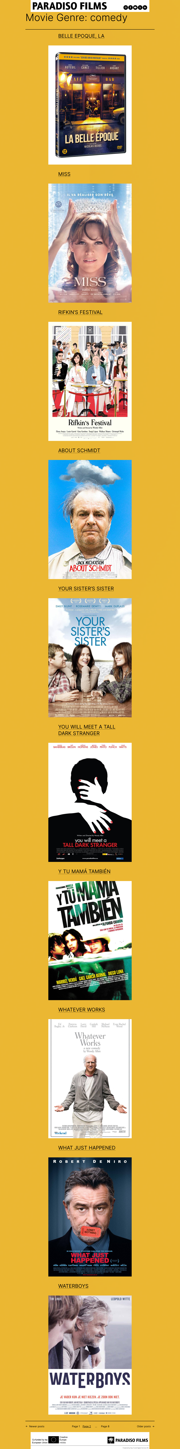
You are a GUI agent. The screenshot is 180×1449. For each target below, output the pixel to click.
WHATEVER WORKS (81, 1010)
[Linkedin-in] (145, 7)
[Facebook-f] (130, 7)
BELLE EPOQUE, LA (81, 36)
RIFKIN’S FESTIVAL (80, 312)
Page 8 (105, 1426)
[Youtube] (135, 7)
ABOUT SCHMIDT (79, 450)
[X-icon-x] (140, 7)
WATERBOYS (73, 1286)
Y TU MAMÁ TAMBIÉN (84, 871)
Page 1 (76, 1426)
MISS (64, 174)
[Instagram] (125, 7)
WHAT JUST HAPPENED (87, 1148)
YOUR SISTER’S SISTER (86, 588)
